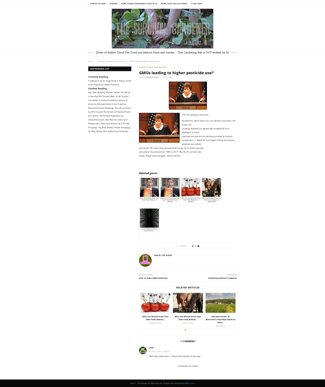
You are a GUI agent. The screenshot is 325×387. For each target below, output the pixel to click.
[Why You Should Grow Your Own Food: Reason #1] (155, 303)
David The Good (152, 77)
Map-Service (190, 383)
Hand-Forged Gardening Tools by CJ (139, 4)
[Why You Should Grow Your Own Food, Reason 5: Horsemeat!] (188, 303)
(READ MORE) (173, 155)
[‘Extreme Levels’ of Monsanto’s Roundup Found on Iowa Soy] (221, 303)
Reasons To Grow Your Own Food (111, 61)
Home (90, 61)
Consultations (98, 4)
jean (151, 348)
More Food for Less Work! (174, 4)
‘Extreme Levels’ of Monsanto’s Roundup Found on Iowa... (220, 319)
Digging (113, 4)
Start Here (196, 4)
